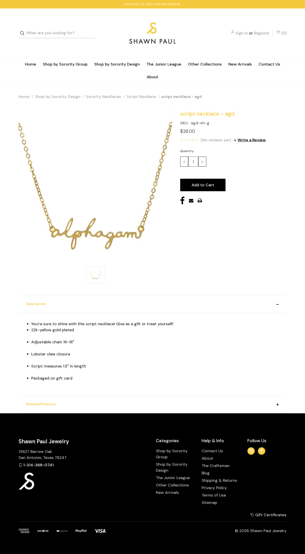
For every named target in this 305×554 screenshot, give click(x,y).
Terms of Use (214, 495)
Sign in (242, 33)
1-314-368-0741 (38, 465)
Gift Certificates (270, 515)
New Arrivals (240, 64)
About (152, 77)
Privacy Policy (214, 487)
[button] (152, 304)
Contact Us (269, 64)
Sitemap (209, 502)
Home (30, 64)
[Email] (191, 201)
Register (261, 33)
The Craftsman (216, 465)
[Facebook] (182, 201)
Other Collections (205, 64)
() (283, 33)
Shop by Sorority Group (65, 64)
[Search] (24, 33)
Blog (206, 473)
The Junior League (163, 64)
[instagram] (251, 451)
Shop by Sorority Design (117, 64)
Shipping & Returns (219, 480)
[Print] (200, 201)
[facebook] (261, 451)
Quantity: (187, 151)
